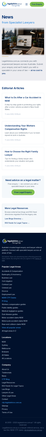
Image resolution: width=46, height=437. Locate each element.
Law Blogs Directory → (14, 219)
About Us (5, 369)
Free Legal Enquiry (23, 192)
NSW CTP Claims (9, 298)
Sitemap (5, 406)
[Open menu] (26, 4)
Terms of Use (7, 412)
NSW (4, 342)
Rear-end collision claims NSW (13, 324)
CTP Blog (6, 379)
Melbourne (6, 348)
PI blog (5, 301)
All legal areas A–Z (9, 331)
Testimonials (6, 373)
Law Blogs (6, 389)
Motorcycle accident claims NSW (14, 321)
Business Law (7, 278)
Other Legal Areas (9, 396)
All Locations (7, 358)
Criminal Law (6, 288)
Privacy (5, 409)
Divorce (5, 291)
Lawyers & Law (7, 392)
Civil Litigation (7, 281)
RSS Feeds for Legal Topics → (17, 223)
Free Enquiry (37, 4)
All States (5, 355)
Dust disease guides (10, 314)
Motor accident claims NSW (12, 318)
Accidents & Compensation (12, 271)
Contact (5, 399)
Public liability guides (10, 308)
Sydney (5, 345)
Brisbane (5, 352)
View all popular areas (11, 328)
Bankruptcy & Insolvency (11, 274)
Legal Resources (8, 383)
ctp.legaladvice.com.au (11, 402)
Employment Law (8, 294)
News (4, 376)
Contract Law (7, 284)
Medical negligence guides (12, 311)
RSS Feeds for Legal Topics (13, 386)
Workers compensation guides (14, 304)
